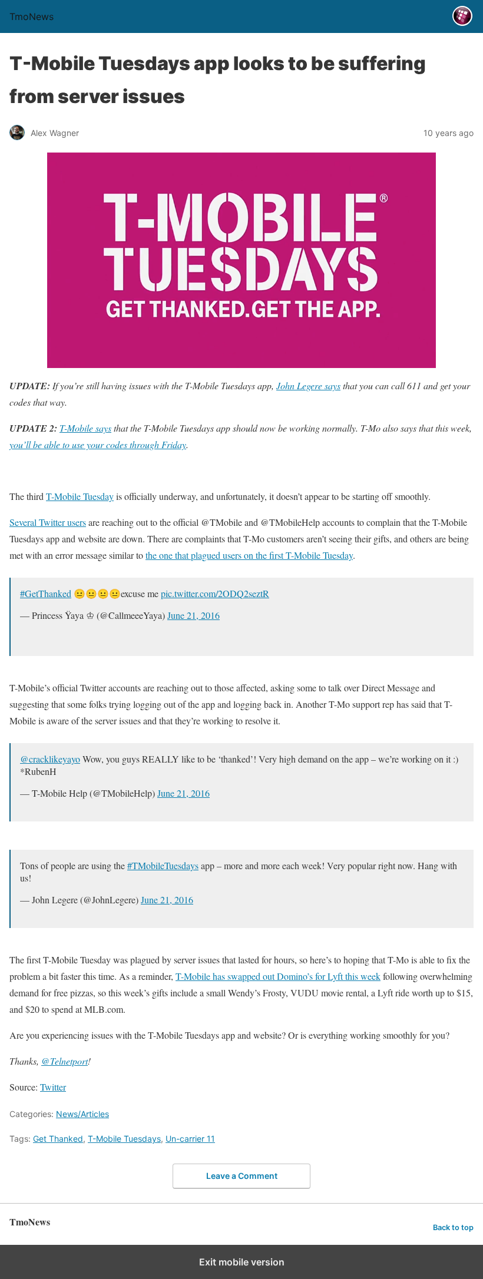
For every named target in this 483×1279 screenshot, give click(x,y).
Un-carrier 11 (190, 1139)
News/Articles (82, 1114)
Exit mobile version (241, 1262)
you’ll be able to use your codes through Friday (97, 444)
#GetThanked (45, 593)
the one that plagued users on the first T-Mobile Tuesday (249, 555)
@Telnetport (64, 1061)
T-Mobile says (85, 428)
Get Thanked (58, 1139)
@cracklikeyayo (50, 759)
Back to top (453, 1227)
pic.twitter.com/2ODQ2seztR (215, 593)
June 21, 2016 (193, 615)
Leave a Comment (241, 1176)
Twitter (53, 1087)
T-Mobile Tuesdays (124, 1139)
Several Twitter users (47, 522)
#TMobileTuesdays (163, 865)
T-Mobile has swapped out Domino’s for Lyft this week (278, 976)
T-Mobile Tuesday (80, 496)
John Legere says (308, 385)
